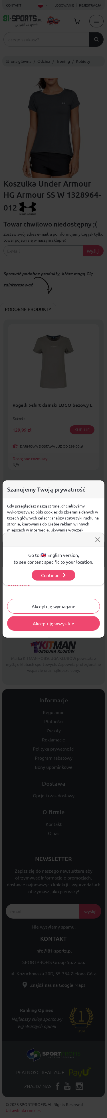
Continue (50, 575)
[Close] (97, 539)
